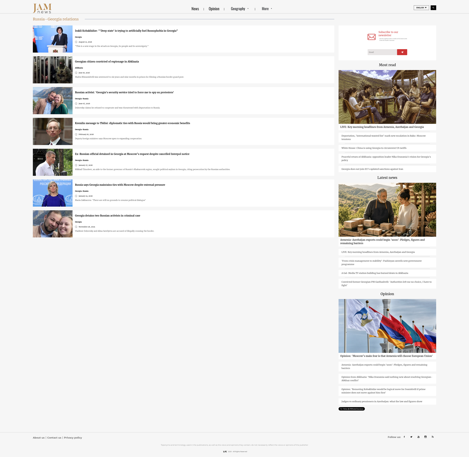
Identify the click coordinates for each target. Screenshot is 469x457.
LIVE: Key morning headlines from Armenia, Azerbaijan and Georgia (382, 126)
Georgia (78, 37)
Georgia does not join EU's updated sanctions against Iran (372, 169)
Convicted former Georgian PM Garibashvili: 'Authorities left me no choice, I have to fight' (386, 283)
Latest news (387, 177)
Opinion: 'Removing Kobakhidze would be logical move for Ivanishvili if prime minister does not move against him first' (383, 391)
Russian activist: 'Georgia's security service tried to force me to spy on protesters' (124, 92)
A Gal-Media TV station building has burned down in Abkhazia (374, 273)
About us (39, 437)
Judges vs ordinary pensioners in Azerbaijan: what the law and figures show (381, 401)
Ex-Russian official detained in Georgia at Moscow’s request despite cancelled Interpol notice (132, 154)
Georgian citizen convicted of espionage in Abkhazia (107, 61)
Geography (238, 8)
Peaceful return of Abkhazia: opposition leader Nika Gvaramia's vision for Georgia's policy (386, 158)
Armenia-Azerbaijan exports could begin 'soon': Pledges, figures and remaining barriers (382, 241)
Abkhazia (79, 68)
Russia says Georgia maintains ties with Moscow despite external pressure (120, 184)
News (195, 8)
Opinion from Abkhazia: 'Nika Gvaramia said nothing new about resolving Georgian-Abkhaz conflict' (386, 379)
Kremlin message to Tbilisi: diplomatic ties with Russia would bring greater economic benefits (132, 123)
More (265, 8)
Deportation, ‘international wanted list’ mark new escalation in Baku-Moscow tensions (383, 137)
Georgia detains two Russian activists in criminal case (107, 215)
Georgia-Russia (81, 99)
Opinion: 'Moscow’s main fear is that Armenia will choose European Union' (386, 355)
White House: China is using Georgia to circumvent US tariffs (373, 148)
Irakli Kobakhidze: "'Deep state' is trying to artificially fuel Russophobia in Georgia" (126, 30)
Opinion (214, 8)
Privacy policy (73, 437)
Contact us (54, 437)
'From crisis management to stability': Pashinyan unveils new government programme (381, 262)
